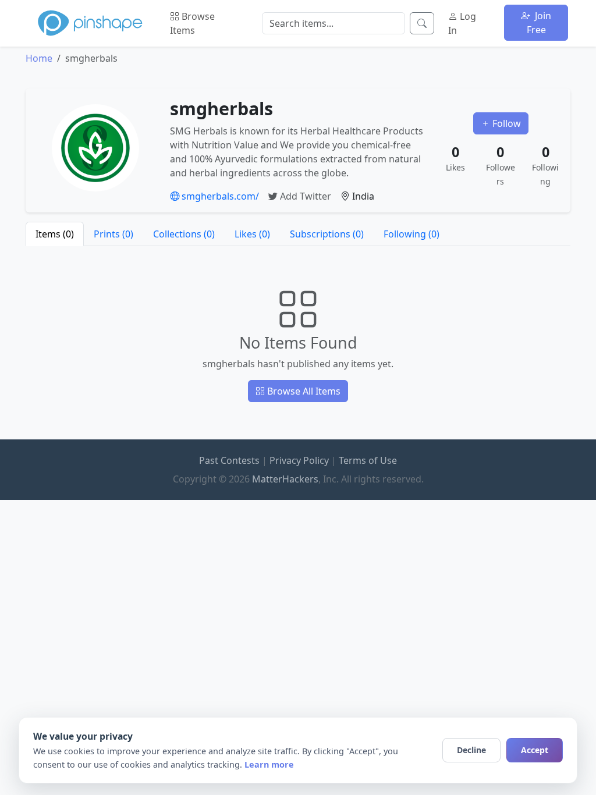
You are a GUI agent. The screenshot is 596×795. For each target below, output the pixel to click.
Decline (471, 749)
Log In (462, 23)
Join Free (539, 22)
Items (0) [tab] (55, 234)
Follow (505, 123)
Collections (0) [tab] (184, 234)
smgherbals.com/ (219, 196)
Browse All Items (302, 391)
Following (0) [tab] (411, 234)
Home (39, 58)
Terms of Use (368, 460)
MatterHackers (285, 479)
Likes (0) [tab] (252, 234)
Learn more (269, 764)
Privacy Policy (299, 460)
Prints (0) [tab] (113, 234)
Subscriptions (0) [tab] (327, 234)
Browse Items (192, 23)
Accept (534, 749)
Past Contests (229, 460)
